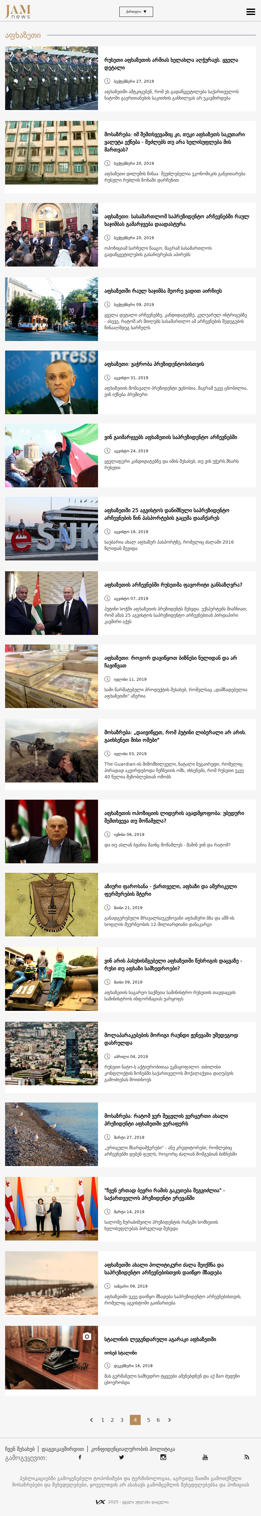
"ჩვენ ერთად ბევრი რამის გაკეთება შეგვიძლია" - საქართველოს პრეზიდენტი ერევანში (164, 1194)
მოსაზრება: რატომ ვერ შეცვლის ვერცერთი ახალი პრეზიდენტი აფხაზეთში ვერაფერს (166, 1119)
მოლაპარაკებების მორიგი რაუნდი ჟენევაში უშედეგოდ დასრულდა (171, 1039)
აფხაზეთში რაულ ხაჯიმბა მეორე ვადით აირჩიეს (163, 291)
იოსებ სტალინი (120, 1353)
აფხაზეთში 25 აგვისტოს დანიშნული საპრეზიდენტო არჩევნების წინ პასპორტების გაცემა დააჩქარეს (166, 514)
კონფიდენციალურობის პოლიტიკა (133, 1449)
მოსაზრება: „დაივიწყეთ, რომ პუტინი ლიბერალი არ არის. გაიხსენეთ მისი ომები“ (175, 736)
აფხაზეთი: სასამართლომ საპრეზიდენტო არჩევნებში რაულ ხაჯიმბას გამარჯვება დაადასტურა (176, 220)
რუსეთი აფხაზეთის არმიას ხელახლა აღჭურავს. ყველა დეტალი (171, 63)
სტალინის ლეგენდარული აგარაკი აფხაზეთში (160, 1339)
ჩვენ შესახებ (20, 1449)
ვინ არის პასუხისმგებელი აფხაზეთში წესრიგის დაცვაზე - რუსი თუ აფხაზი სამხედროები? (173, 964)
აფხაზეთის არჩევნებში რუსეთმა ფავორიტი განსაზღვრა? (173, 584)
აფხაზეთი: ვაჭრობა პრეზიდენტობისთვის (154, 364)
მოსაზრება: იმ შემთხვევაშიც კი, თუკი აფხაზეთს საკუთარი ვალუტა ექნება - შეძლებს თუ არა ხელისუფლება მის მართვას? (174, 141)
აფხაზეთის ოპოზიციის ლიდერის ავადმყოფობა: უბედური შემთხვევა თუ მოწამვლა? (174, 816)
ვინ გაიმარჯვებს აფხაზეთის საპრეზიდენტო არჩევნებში (170, 437)
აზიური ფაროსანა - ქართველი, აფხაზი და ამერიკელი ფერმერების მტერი (170, 890)
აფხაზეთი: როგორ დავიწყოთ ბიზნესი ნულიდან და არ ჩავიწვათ (170, 661)
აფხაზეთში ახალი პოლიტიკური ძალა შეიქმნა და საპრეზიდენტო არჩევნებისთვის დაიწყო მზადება (164, 1268)
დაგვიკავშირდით (63, 1449)
